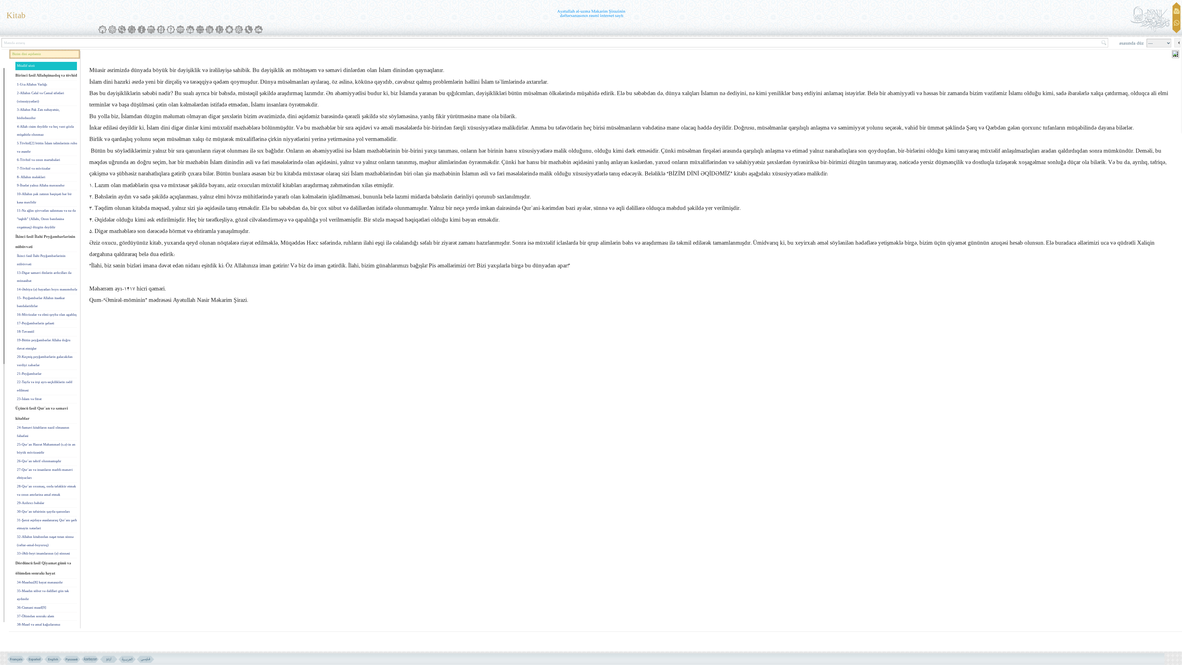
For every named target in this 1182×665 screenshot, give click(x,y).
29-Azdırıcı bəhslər (30, 503)
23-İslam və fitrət (29, 399)
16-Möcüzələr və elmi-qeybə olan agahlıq (47, 314)
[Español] (34, 659)
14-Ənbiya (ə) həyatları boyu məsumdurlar (47, 289)
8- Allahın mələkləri (31, 177)
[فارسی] (145, 659)
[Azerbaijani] (90, 659)
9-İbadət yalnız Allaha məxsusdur (41, 185)
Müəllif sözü (26, 65)
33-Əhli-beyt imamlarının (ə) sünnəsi (43, 553)
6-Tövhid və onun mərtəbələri (38, 160)
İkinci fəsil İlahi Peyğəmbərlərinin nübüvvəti (41, 260)
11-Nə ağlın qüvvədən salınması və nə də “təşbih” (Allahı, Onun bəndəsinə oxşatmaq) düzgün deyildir (46, 219)
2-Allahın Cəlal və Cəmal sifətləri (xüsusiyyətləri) (40, 97)
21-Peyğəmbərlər (29, 373)
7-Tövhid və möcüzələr (33, 168)
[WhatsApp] (1177, 23)
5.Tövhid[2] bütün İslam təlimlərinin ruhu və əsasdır (47, 147)
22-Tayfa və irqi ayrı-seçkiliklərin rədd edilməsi (44, 386)
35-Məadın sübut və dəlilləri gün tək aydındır (43, 595)
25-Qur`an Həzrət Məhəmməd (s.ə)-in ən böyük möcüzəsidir (46, 449)
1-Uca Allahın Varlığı (32, 84)
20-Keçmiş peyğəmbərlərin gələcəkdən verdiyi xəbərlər (45, 361)
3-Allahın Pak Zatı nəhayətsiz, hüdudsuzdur (38, 114)
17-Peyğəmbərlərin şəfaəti (35, 323)
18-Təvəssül (25, 331)
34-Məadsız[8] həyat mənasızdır (40, 582)
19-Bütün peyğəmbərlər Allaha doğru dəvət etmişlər (43, 344)
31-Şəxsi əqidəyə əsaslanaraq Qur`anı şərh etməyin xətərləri (47, 524)
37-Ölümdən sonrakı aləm (35, 616)
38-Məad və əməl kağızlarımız (38, 624)
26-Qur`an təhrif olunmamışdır (39, 461)
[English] (53, 659)
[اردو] (108, 659)
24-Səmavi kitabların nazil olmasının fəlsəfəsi (43, 432)
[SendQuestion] (1177, 11)
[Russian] (71, 659)
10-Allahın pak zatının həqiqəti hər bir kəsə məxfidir (44, 198)
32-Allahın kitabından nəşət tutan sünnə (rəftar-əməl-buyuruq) (45, 541)
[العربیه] (127, 659)
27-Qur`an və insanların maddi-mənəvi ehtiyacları (45, 474)
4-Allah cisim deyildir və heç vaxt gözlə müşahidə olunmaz (45, 131)
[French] (16, 659)
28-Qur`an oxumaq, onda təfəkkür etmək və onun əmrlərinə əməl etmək (46, 490)
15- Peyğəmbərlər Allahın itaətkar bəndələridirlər (41, 302)
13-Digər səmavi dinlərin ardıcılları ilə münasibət (44, 277)
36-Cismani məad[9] (31, 607)
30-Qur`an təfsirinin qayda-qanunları (43, 511)
